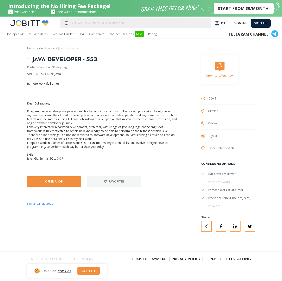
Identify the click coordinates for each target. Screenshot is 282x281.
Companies (97, 34)
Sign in (240, 23)
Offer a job (54, 181)
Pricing (153, 34)
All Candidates (39, 34)
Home (31, 48)
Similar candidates (39, 203)
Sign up (261, 23)
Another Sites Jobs (125, 34)
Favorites (116, 181)
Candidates (47, 48)
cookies (64, 270)
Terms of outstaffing (228, 258)
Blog (81, 34)
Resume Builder (63, 34)
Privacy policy (186, 258)
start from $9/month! (244, 8)
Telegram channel (249, 34)
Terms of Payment (148, 258)
